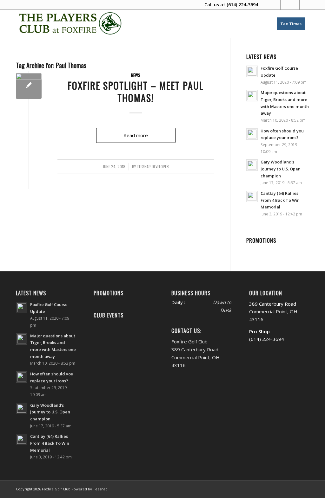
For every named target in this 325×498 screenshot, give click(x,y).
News (135, 75)
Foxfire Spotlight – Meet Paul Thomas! (136, 91)
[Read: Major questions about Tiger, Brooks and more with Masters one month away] (252, 95)
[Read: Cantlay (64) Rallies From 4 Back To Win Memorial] (252, 196)
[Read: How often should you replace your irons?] (252, 134)
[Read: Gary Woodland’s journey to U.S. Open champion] (252, 165)
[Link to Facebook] (266, 5)
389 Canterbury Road (272, 304)
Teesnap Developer (153, 166)
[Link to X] (275, 5)
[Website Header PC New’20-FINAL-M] (70, 24)
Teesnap (100, 489)
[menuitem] (291, 24)
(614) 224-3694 (242, 5)
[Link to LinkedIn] (294, 5)
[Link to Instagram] (285, 5)
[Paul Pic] (29, 86)
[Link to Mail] (304, 5)
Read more (135, 135)
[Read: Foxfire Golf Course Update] (252, 71)
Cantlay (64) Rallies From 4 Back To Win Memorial (280, 200)
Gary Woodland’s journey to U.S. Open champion (281, 168)
